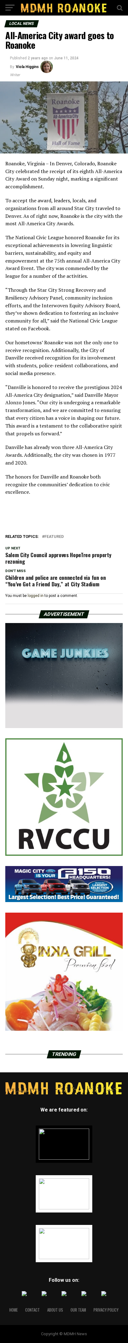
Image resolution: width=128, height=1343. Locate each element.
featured (54, 537)
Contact (32, 1310)
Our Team (78, 1310)
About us (55, 1310)
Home (13, 1310)
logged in (35, 596)
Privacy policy (106, 1310)
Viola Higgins (27, 67)
